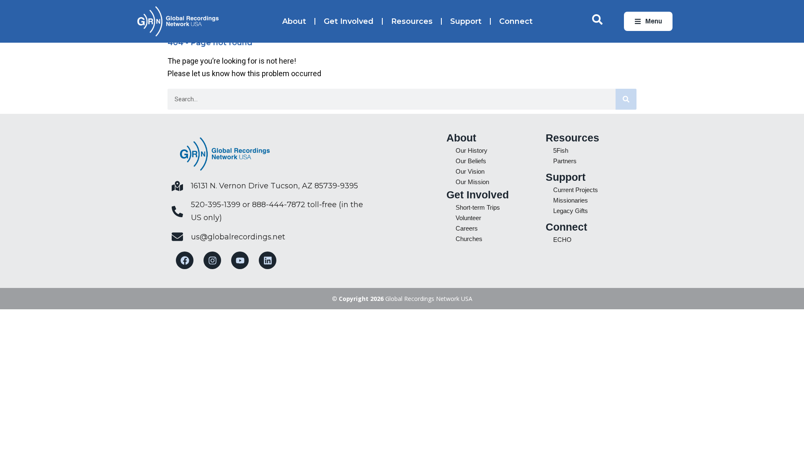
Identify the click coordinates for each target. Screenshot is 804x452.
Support (466, 21)
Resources (412, 21)
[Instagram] (212, 260)
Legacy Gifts (570, 210)
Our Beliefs (471, 160)
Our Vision (470, 171)
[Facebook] (184, 260)
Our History (471, 150)
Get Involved (349, 21)
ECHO (562, 239)
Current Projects (575, 189)
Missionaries (570, 200)
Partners (565, 160)
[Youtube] (240, 260)
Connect (516, 21)
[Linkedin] (267, 260)
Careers (467, 228)
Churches (469, 238)
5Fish (560, 150)
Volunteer (468, 217)
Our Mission (472, 181)
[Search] (626, 99)
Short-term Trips (478, 207)
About (294, 21)
